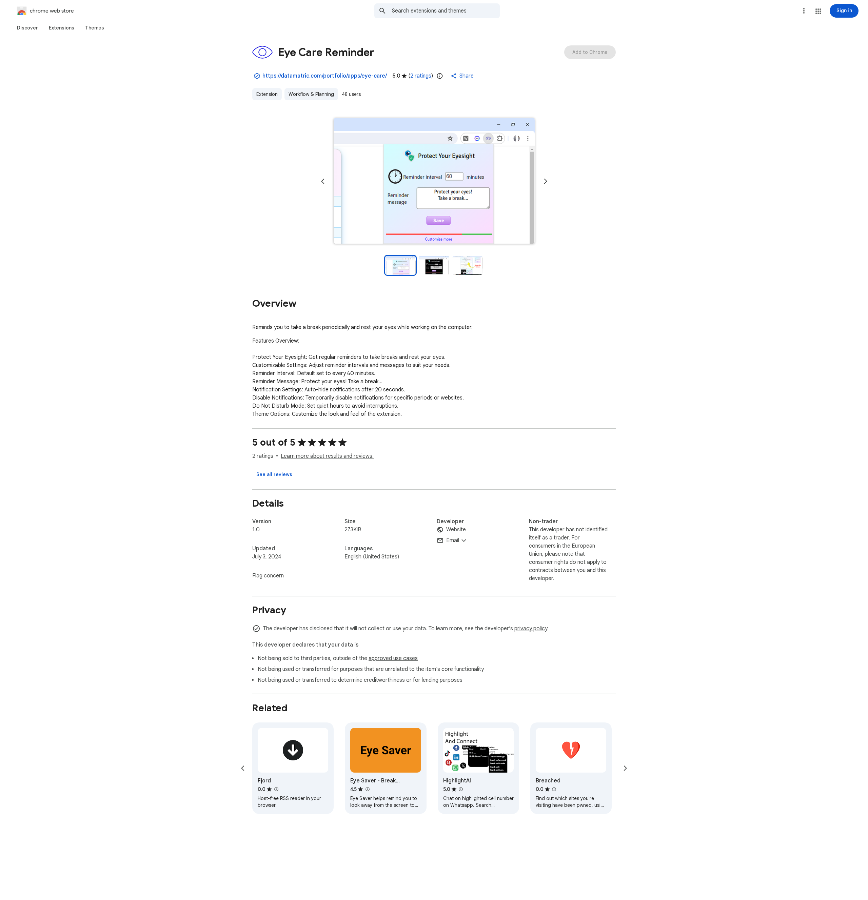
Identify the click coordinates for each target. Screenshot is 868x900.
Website (456, 529)
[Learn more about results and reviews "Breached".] (554, 789)
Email (452, 540)
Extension (267, 94)
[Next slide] (545, 181)
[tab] (27, 28)
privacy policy (530, 628)
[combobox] (446, 11)
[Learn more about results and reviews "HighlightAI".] (461, 789)
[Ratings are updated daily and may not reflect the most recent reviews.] (440, 76)
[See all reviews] (274, 474)
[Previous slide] (323, 181)
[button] (818, 11)
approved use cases (393, 658)
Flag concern (268, 575)
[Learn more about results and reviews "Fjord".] (276, 789)
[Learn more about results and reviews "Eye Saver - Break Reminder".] (367, 789)
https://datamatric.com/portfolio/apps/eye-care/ (324, 76)
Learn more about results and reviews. (327, 456)
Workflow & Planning (311, 94)
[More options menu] (804, 11)
